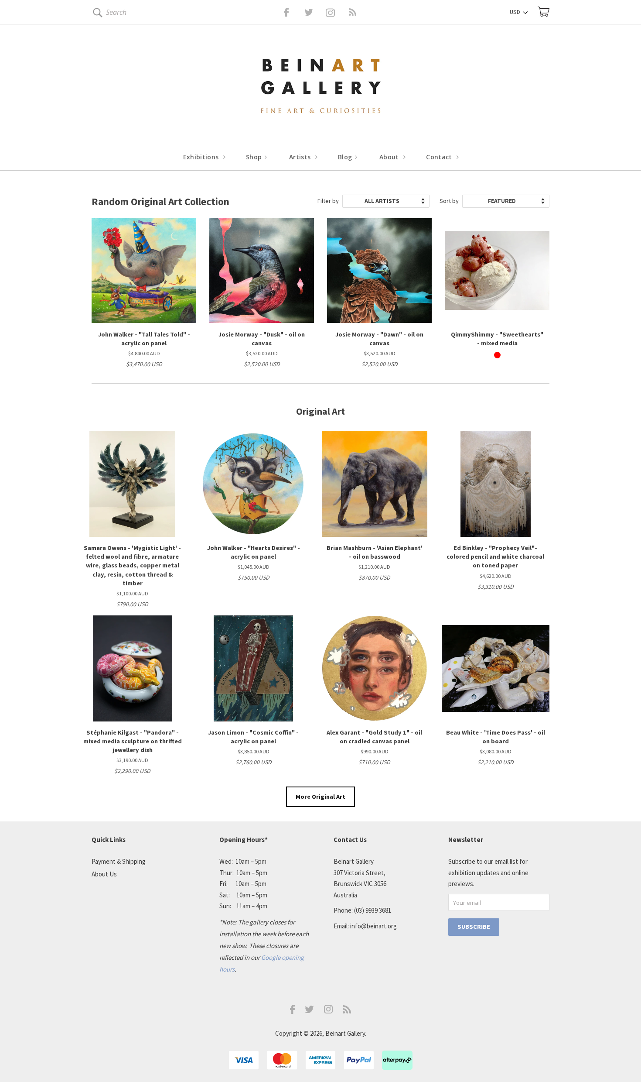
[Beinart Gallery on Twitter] (293, 12)
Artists (301, 157)
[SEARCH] (96, 14)
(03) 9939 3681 (372, 910)
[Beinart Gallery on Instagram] (328, 1011)
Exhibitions (202, 157)
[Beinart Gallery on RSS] (337, 12)
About (390, 157)
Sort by (449, 201)
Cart (543, 12)
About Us (104, 874)
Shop (255, 157)
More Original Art (320, 796)
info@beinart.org (373, 926)
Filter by (328, 201)
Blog (346, 157)
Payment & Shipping (119, 861)
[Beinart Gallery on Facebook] (280, 12)
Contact (440, 157)
